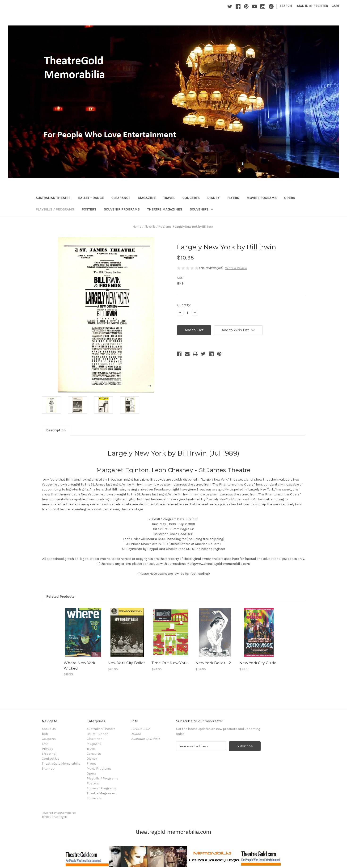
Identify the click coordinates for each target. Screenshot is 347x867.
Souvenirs (199, 209)
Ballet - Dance (91, 198)
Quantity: (184, 305)
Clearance (121, 198)
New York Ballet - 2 (213, 663)
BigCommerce (66, 812)
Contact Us (50, 759)
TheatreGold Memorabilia (61, 764)
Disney (213, 198)
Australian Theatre (53, 198)
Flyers (233, 198)
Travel (169, 198)
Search (286, 6)
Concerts (191, 198)
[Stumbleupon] (271, 6)
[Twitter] (229, 6)
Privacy (47, 749)
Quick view (82, 628)
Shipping (48, 754)
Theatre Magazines (164, 209)
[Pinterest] (246, 6)
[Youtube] (254, 6)
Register (320, 6)
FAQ (45, 744)
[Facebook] (238, 6)
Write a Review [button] (236, 268)
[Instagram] (262, 6)
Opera (289, 198)
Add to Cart (83, 636)
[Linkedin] (211, 354)
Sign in (302, 6)
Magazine (147, 198)
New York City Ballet (126, 663)
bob (45, 734)
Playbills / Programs (55, 209)
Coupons (49, 739)
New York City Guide (257, 663)
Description (56, 430)
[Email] (187, 354)
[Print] (195, 354)
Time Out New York (169, 663)
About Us (49, 729)
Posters (89, 209)
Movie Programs (262, 198)
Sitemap (48, 768)
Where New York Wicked (79, 665)
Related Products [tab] (60, 596)
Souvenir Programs (122, 209)
